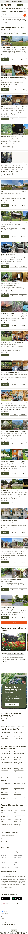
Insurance (16, 862)
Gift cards (3, 855)
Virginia (13, 8)
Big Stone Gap (19, 8)
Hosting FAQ (17, 867)
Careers (3, 862)
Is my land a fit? (17, 857)
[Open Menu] (25, 5)
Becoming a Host (18, 855)
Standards (16, 864)
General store (4, 857)
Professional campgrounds (20, 860)
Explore (2, 8)
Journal (3, 860)
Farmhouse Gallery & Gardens (15, 653)
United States (8, 8)
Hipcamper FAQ (5, 867)
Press (2, 864)
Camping (24, 8)
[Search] (24, 15)
